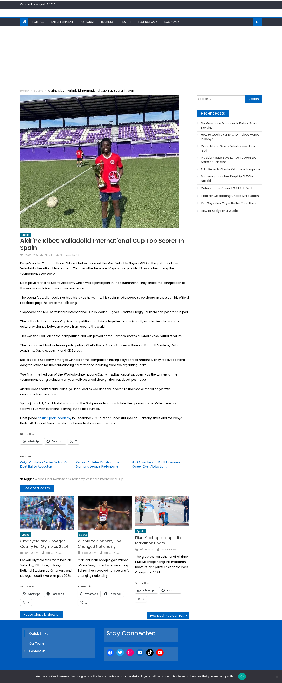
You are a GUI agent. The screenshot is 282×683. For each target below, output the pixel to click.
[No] (277, 677)
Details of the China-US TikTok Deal (226, 188)
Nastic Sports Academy (54, 418)
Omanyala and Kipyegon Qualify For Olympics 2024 (44, 543)
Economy (171, 22)
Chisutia (49, 255)
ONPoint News (54, 553)
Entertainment (62, 22)
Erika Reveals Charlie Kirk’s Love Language (230, 169)
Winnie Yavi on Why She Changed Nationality (99, 543)
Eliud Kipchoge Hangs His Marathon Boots (158, 540)
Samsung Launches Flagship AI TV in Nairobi (227, 178)
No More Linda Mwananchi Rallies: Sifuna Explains (229, 125)
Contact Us (37, 651)
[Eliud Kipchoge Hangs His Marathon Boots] (162, 511)
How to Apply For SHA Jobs (219, 211)
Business (107, 22)
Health (126, 22)
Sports (25, 235)
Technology (147, 22)
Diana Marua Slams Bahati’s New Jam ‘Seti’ (228, 148)
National (87, 22)
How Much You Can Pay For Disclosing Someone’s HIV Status (169, 616)
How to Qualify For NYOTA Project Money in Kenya (230, 137)
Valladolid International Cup (104, 479)
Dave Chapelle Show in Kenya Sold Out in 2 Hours (44, 614)
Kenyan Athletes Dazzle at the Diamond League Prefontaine (97, 464)
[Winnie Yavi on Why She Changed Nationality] (105, 513)
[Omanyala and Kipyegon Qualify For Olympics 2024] (47, 513)
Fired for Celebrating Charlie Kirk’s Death (230, 196)
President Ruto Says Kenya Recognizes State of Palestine (228, 159)
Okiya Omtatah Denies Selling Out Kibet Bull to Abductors (45, 464)
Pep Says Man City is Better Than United (229, 203)
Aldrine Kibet (43, 479)
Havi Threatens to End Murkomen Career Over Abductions (156, 464)
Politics (38, 22)
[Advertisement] (141, 57)
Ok (242, 676)
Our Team (36, 643)
